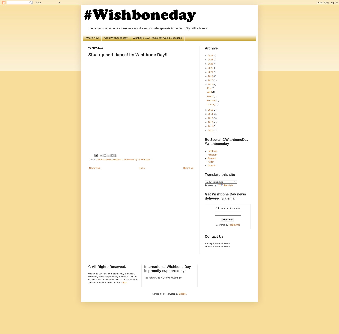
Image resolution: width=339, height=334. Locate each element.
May (209, 88)
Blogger (182, 294)
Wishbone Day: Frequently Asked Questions (157, 37)
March (210, 96)
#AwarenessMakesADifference (109, 160)
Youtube (211, 165)
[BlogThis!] (105, 155)
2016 (210, 84)
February (211, 100)
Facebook (212, 151)
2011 (210, 126)
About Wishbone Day (115, 37)
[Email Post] (96, 155)
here (125, 282)
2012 (210, 122)
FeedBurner (234, 225)
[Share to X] (108, 155)
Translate (228, 185)
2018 (210, 76)
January (211, 104)
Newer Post (94, 168)
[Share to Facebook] (112, 155)
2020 (210, 72)
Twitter (210, 162)
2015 (210, 110)
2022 (210, 64)
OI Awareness (144, 160)
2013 (210, 118)
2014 (210, 114)
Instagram (212, 155)
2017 (210, 80)
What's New (92, 37)
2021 (210, 68)
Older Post (188, 168)
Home (142, 168)
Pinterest (211, 158)
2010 (210, 130)
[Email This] (101, 155)
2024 (210, 59)
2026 (210, 55)
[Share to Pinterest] (115, 155)
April (209, 92)
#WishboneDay (130, 160)
